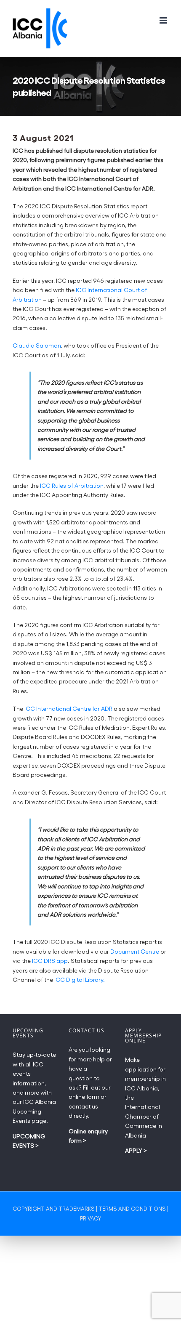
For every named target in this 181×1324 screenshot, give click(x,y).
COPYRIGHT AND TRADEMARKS (54, 1208)
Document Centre (134, 951)
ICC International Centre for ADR (68, 708)
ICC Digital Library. (79, 979)
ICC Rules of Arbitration (72, 485)
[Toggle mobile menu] (164, 20)
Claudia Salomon (37, 345)
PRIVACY (90, 1218)
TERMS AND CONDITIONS (132, 1208)
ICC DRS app (50, 960)
